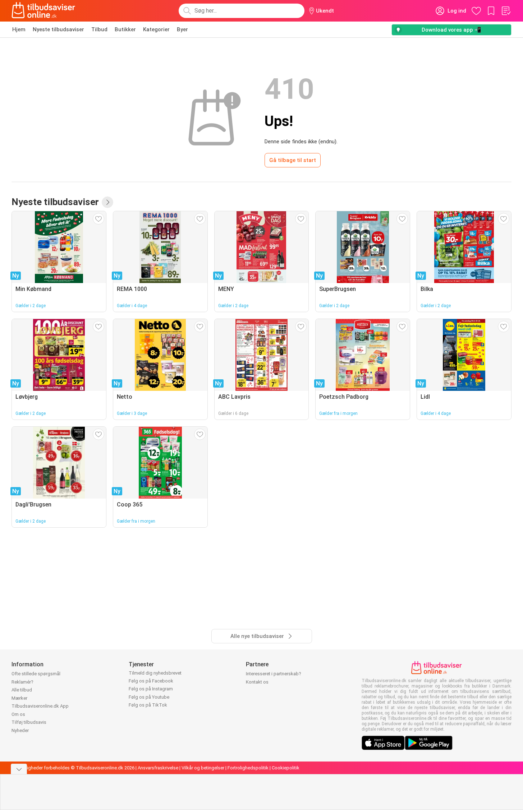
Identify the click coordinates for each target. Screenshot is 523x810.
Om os (18, 714)
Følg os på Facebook (151, 681)
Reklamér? (22, 682)
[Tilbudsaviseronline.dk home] (43, 11)
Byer (182, 29)
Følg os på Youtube (149, 697)
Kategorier (156, 29)
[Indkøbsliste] (505, 11)
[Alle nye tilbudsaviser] (107, 202)
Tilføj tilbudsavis (29, 722)
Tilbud (99, 29)
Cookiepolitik (285, 767)
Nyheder (20, 730)
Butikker (125, 29)
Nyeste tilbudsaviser (58, 29)
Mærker (19, 698)
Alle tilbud (22, 690)
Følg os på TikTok (148, 705)
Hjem (19, 29)
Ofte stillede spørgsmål (36, 673)
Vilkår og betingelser (203, 767)
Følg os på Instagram (151, 688)
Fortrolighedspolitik (248, 767)
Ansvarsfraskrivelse (158, 767)
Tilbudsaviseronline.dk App (40, 706)
